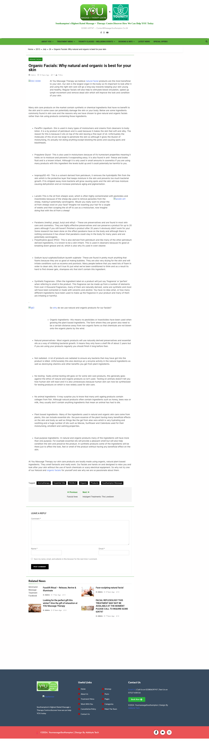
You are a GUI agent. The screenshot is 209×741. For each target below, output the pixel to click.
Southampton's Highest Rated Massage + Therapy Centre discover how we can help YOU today (105, 23)
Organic (83, 483)
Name (34, 549)
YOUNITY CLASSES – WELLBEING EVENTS (95, 42)
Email (102, 549)
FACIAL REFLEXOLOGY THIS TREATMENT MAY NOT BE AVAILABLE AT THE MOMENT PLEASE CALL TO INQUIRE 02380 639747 (112, 606)
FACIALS (72, 483)
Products (94, 483)
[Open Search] (207, 41)
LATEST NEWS (144, 42)
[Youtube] (162, 732)
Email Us (131, 689)
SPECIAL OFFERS (160, 42)
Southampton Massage (112, 483)
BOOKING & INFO (126, 42)
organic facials (54, 470)
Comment (36, 519)
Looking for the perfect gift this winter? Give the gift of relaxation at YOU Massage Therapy (60, 603)
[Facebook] (156, 732)
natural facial (92, 81)
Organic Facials (35, 59)
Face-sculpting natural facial (109, 587)
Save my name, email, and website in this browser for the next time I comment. (65, 559)
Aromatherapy (44, 483)
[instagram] (104, 32)
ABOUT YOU (46, 42)
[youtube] (107, 32)
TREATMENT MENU (65, 42)
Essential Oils (59, 483)
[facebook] (101, 32)
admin (33, 75)
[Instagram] (169, 732)
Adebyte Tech (134, 708)
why (54, 308)
